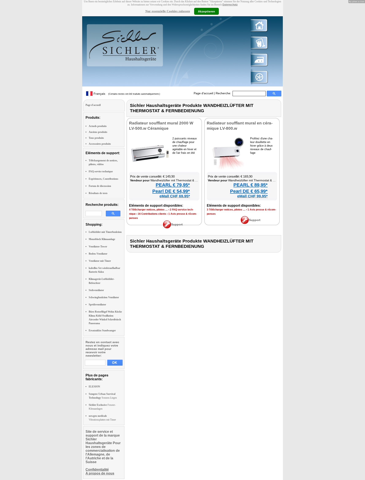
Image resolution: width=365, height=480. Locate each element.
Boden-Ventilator (98, 253)
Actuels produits (98, 126)
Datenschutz (230, 4)
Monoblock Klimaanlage (102, 239)
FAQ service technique (101, 171)
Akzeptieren (206, 11)
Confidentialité (97, 469)
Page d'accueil (203, 93)
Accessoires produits (100, 143)
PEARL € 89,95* (250, 184)
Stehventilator (96, 290)
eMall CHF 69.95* (174, 196)
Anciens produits (98, 132)
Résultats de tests (98, 193)
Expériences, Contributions (103, 178)
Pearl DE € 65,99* (249, 191)
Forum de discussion (100, 186)
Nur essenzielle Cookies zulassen (167, 11)
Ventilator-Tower (98, 246)
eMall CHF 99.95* (252, 196)
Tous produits (96, 137)
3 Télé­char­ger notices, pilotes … (226, 209)
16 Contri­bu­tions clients (152, 213)
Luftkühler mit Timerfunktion (105, 232)
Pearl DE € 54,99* (171, 191)
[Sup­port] (167, 227)
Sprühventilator (97, 304)
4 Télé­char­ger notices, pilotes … (148, 209)
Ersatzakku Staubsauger (102, 330)
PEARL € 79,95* (173, 184)
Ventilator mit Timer (100, 260)
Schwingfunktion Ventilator (104, 297)
